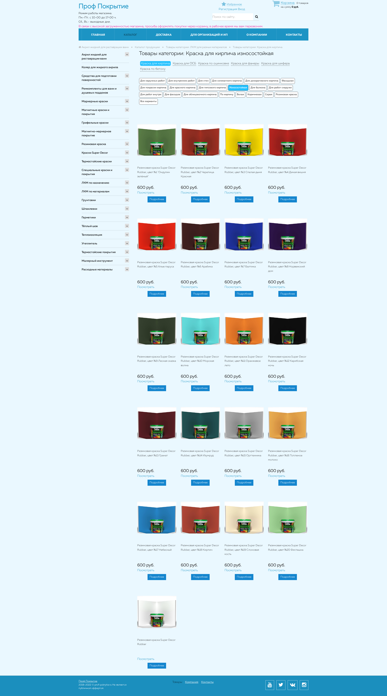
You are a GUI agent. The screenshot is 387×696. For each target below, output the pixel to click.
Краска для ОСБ (184, 63)
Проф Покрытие (88, 681)
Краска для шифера (275, 63)
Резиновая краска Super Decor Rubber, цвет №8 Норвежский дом (287, 266)
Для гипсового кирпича (212, 87)
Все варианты (148, 101)
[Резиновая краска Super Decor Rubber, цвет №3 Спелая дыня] (244, 140)
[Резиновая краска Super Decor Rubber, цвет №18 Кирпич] (200, 517)
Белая (240, 94)
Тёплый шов (90, 226)
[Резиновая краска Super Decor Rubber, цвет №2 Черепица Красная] (200, 140)
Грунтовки (89, 200)
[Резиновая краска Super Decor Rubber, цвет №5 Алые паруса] (156, 234)
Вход (241, 9)
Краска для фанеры (245, 63)
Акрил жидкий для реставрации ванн (94, 56)
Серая (268, 94)
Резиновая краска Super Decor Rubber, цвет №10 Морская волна (200, 361)
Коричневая (255, 94)
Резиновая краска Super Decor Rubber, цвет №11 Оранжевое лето (244, 361)
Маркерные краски (95, 101)
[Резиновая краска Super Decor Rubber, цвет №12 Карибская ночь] (287, 328)
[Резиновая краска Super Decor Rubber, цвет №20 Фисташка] (287, 517)
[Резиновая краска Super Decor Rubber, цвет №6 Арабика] (200, 234)
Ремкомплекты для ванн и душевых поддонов (99, 90)
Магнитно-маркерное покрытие (96, 133)
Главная (98, 34)
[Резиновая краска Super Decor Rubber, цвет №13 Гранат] (156, 423)
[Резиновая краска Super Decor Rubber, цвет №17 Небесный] (156, 517)
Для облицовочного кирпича (200, 94)
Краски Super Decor (95, 152)
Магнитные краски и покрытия (95, 112)
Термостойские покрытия (99, 252)
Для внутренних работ (181, 81)
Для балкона (258, 87)
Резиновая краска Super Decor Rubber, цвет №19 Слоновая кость (244, 549)
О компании (257, 34)
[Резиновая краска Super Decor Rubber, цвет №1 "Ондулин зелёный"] (156, 140)
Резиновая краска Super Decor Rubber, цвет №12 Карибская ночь (287, 361)
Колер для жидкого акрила (100, 67)
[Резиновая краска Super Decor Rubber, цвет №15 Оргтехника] (244, 423)
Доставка (164, 34)
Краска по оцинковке (213, 63)
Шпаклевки (89, 208)
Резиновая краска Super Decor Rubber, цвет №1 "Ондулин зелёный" (156, 172)
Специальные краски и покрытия (97, 172)
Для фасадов (172, 94)
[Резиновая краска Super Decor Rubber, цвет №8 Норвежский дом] (287, 234)
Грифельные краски (95, 122)
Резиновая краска (94, 144)
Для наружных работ (152, 81)
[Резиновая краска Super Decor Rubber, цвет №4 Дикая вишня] (287, 140)
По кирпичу (226, 94)
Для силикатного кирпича (227, 81)
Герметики (89, 217)
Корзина (287, 3)
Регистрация (228, 9)
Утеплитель (89, 243)
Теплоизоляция (92, 234)
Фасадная (288, 81)
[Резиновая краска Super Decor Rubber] (156, 612)
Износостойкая (238, 87)
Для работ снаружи (280, 87)
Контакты (294, 34)
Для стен (203, 81)
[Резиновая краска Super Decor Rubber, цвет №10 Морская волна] (200, 328)
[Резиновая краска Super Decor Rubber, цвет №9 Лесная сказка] (156, 328)
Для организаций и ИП (209, 34)
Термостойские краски (97, 161)
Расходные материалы (97, 269)
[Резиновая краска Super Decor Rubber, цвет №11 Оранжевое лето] (244, 328)
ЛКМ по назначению (95, 182)
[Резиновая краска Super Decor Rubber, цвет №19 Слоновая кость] (244, 517)
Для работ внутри (150, 94)
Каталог (130, 34)
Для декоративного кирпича (261, 81)
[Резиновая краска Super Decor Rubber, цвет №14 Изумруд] (200, 423)
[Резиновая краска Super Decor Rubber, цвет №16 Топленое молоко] (287, 423)
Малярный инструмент (97, 260)
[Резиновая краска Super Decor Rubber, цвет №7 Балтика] (244, 234)
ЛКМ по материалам (95, 191)
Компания (191, 682)
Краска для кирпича (155, 63)
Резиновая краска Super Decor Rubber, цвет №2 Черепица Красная (200, 172)
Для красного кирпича (183, 87)
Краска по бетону (152, 68)
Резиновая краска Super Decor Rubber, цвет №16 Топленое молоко (287, 455)
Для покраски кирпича (153, 87)
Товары (177, 682)
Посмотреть (145, 192)
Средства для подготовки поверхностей (99, 78)
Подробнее (157, 199)
